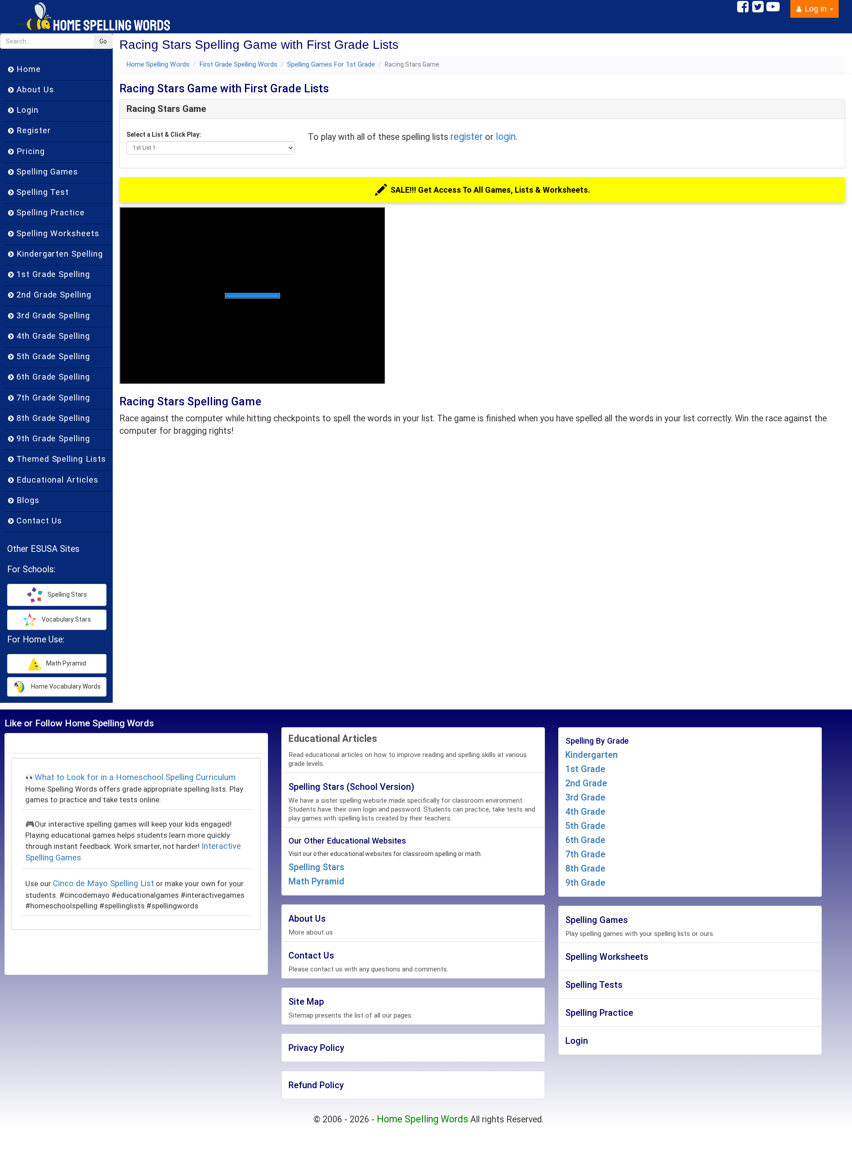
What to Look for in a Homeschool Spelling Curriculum (135, 777)
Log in (815, 9)
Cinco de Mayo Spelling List (103, 883)
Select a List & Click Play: (163, 134)
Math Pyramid (316, 881)
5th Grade (585, 825)
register (466, 136)
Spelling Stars (316, 867)
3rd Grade (585, 797)
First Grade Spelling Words (238, 64)
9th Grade (585, 882)
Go (103, 41)
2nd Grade (586, 783)
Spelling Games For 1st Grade (331, 64)
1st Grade (585, 769)
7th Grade (585, 854)
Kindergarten (591, 754)
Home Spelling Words (157, 64)
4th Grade (585, 811)
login (506, 136)
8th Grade (585, 868)
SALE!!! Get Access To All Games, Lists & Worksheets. (490, 189)
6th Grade (585, 840)
